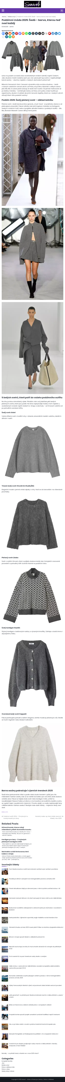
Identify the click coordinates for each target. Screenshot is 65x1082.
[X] (6, 33)
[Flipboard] (49, 33)
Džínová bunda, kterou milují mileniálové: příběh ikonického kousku (16, 828)
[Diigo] (52, 33)
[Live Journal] (46, 33)
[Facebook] (3, 33)
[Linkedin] (13, 33)
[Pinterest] (16, 33)
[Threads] (39, 33)
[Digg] (6, 36)
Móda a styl (5, 812)
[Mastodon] (19, 33)
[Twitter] (59, 33)
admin (11, 27)
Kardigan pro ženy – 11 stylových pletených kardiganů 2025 (14, 841)
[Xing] (29, 33)
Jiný (3, 1063)
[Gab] (9, 36)
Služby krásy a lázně (8, 1071)
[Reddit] (9, 33)
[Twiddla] (3, 36)
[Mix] (23, 33)
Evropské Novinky (7, 1061)
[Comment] (33, 33)
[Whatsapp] (26, 33)
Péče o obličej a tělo (8, 1067)
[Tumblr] (36, 33)
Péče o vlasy (6, 1069)
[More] (13, 36)
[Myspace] (42, 33)
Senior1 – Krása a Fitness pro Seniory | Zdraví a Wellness (38, 1079)
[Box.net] (56, 33)
